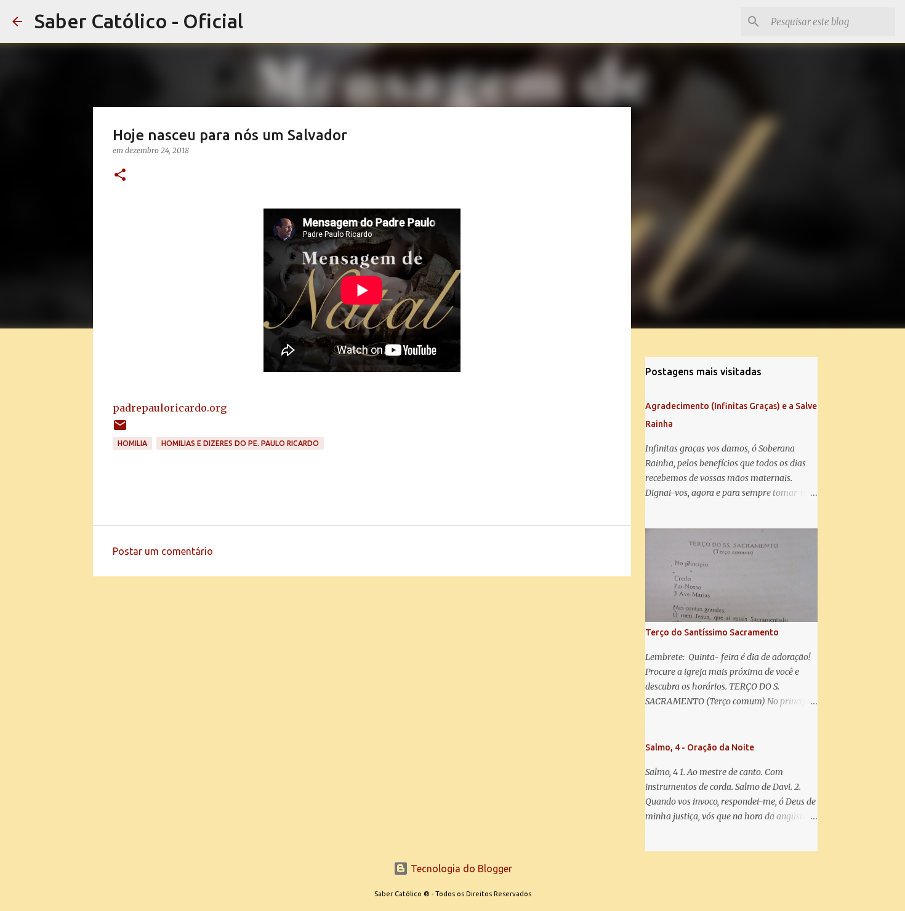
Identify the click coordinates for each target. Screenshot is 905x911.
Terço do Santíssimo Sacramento (712, 632)
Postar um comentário (163, 551)
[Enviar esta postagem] (120, 430)
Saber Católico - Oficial (138, 21)
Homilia (132, 443)
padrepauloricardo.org (170, 408)
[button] (120, 175)
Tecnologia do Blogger (460, 868)
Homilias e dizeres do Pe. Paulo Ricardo (240, 443)
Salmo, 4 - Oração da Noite (699, 747)
